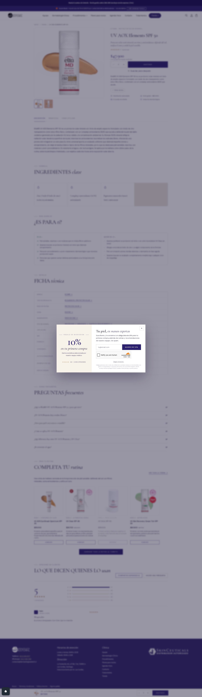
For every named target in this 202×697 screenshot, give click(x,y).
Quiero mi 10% (131, 347)
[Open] (6, 691)
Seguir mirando (118, 362)
